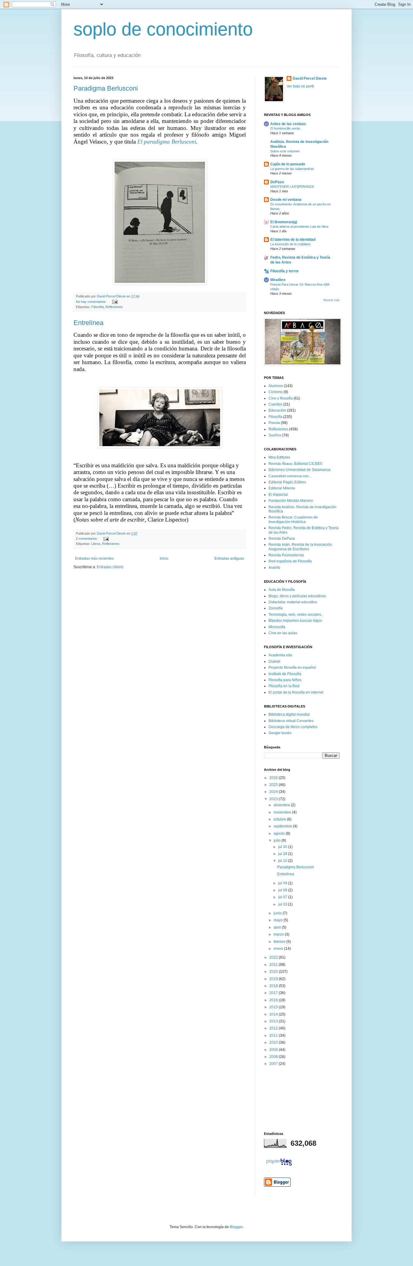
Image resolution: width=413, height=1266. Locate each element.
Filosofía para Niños (284, 680)
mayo (279, 920)
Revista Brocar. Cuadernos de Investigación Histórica (293, 519)
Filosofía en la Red (283, 686)
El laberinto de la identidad (292, 239)
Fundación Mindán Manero (290, 501)
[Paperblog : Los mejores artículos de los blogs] (279, 1166)
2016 (274, 1000)
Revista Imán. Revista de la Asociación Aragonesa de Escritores (300, 546)
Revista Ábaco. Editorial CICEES (295, 464)
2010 (274, 1042)
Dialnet (274, 661)
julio (277, 840)
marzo (279, 934)
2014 (274, 1014)
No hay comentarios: (91, 301)
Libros (95, 543)
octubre (280, 819)
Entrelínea (88, 322)
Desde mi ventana (285, 199)
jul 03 (283, 904)
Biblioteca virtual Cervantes (291, 721)
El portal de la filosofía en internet (295, 692)
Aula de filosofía (281, 590)
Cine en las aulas (282, 633)
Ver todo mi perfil (300, 86)
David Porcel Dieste (310, 78)
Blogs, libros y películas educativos (297, 596)
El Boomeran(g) (283, 222)
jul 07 (283, 897)
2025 (274, 785)
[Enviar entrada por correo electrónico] (114, 301)
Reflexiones (114, 307)
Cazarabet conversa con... (289, 476)
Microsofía (276, 627)
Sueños (274, 435)
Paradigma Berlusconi (105, 88)
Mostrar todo (332, 300)
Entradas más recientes (94, 558)
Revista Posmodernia (286, 555)
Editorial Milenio (281, 488)
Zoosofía (275, 608)
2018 (274, 986)
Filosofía (97, 307)
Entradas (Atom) (110, 567)
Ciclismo (275, 392)
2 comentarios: (87, 538)
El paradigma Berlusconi (166, 141)
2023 (274, 799)
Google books (279, 733)
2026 (274, 778)
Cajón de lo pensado (287, 164)
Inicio (164, 558)
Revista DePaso (281, 538)
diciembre (282, 805)
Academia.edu (280, 655)
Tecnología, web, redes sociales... (296, 614)
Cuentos (275, 404)
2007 (274, 1064)
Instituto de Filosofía (284, 674)
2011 (274, 1035)
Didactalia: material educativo (292, 602)
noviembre (283, 812)
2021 (274, 965)
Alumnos (275, 386)
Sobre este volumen (285, 151)
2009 (274, 1050)
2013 (274, 1021)
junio (278, 913)
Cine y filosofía (280, 398)
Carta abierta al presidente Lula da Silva (299, 226)
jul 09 (283, 883)
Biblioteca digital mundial (289, 714)
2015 (274, 1007)
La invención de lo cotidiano (290, 244)
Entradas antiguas (229, 558)
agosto (280, 833)
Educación (277, 410)
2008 (274, 1057)
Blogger (236, 1227)
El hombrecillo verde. (285, 128)
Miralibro (277, 280)
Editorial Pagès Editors (287, 482)
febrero (280, 942)
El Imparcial (278, 494)
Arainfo (274, 567)
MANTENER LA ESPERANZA (292, 186)
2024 (274, 792)
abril (278, 927)
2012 (274, 1028)
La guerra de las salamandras (292, 169)
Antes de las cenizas (288, 124)
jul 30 (283, 847)
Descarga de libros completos (292, 727)
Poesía (274, 423)
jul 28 (283, 854)
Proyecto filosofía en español (292, 667)
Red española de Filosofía (290, 561)
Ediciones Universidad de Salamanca (299, 470)
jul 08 (283, 890)
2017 (274, 993)
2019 (274, 979)
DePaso (277, 182)
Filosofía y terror (284, 271)
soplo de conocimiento (163, 29)
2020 (274, 971)
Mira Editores (279, 457)
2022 (274, 957)
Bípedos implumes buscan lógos (295, 620)
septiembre (283, 826)
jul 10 (283, 861)
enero (279, 948)
